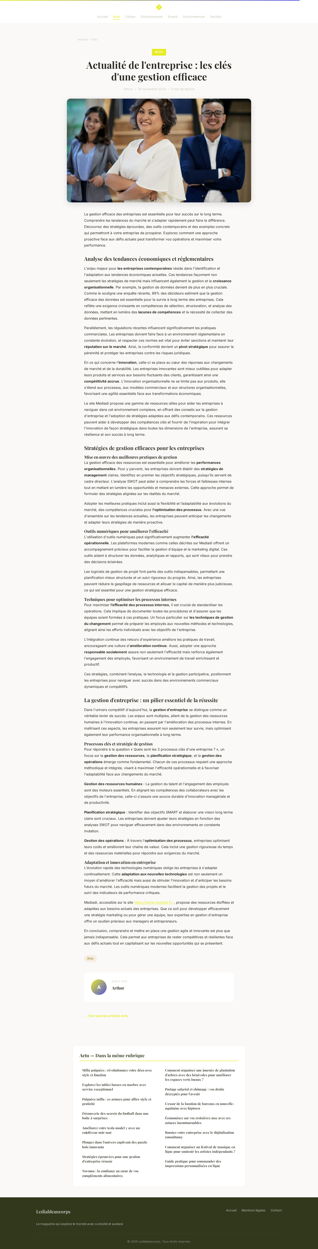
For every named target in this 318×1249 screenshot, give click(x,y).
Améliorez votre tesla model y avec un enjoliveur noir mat (111, 1130)
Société (215, 16)
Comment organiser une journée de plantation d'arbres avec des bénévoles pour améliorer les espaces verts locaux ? (200, 1075)
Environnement (194, 16)
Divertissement (152, 16)
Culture (130, 16)
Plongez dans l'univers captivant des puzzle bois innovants (114, 1144)
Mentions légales (253, 1210)
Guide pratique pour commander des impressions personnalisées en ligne (193, 1163)
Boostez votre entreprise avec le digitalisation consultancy (199, 1134)
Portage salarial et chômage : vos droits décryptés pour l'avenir (194, 1091)
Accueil (102, 16)
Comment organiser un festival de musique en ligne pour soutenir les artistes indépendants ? (200, 1149)
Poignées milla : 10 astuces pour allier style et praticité (116, 1101)
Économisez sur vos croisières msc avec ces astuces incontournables (198, 1120)
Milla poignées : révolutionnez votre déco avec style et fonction (117, 1072)
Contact (276, 1210)
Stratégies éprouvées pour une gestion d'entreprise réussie (111, 1159)
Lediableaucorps (53, 1211)
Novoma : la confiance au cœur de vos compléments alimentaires (110, 1173)
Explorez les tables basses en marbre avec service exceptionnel (114, 1086)
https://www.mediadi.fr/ (153, 902)
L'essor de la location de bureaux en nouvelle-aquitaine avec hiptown (199, 1106)
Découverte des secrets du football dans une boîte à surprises (115, 1115)
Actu (116, 16)
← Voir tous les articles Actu (106, 1016)
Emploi (173, 16)
